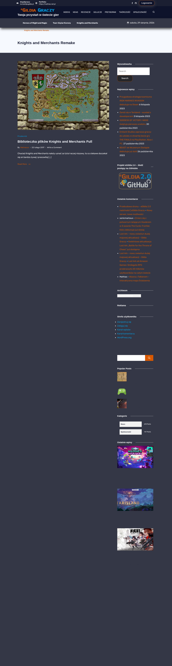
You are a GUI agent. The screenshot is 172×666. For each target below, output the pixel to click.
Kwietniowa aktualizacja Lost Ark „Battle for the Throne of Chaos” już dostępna (136, 245)
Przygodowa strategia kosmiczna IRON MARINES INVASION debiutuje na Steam (136, 100)
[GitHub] (136, 3)
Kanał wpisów (123, 329)
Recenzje (86, 12)
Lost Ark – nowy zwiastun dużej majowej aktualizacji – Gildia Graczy (135, 238)
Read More (22, 164)
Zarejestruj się (124, 322)
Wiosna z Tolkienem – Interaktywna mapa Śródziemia (140, 376)
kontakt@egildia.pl (27, 4)
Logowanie (146, 3)
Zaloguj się (122, 325)
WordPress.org (124, 337)
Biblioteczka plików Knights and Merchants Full (55, 141)
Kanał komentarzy (126, 333)
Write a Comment (54, 147)
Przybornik (110, 12)
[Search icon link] (153, 12)
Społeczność (140, 12)
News (75, 12)
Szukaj (149, 358)
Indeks (66, 12)
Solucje (97, 12)
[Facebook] (132, 3)
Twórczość (124, 12)
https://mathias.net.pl (47, 4)
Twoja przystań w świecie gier (38, 14)
